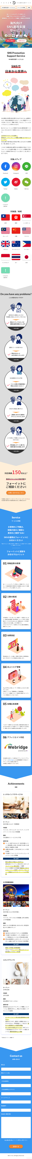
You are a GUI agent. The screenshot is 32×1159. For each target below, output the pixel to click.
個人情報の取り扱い (9, 1140)
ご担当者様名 (5, 1081)
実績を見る (22, 41)
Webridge (11, 760)
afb (28, 499)
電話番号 (3, 1106)
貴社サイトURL (5, 1073)
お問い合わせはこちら (16, 493)
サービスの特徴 (21, 7)
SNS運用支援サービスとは (8, 7)
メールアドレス (5, 1098)
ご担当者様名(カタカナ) (8, 1089)
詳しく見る (10, 41)
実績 (29, 7)
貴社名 (3, 1065)
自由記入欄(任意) (6, 1114)
